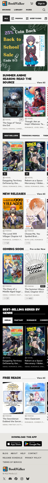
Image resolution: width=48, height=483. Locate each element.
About (14, 453)
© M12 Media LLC (10, 473)
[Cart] (32, 3)
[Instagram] (21, 478)
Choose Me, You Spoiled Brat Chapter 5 (32, 235)
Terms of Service (12, 462)
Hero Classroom (32, 418)
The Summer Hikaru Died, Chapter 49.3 (34, 290)
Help (23, 453)
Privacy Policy (33, 458)
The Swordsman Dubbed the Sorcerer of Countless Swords (13, 420)
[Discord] (10, 478)
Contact (33, 453)
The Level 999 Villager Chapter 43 (12, 235)
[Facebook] (16, 478)
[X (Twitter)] (4, 478)
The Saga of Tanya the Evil (12, 124)
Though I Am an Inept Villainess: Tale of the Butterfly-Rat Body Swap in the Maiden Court (35, 122)
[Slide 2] (24, 47)
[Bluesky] (27, 478)
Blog (5, 453)
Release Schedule (12, 458)
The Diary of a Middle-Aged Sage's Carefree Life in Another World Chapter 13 (12, 290)
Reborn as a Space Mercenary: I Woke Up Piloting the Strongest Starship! (34, 181)
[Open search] (44, 10)
